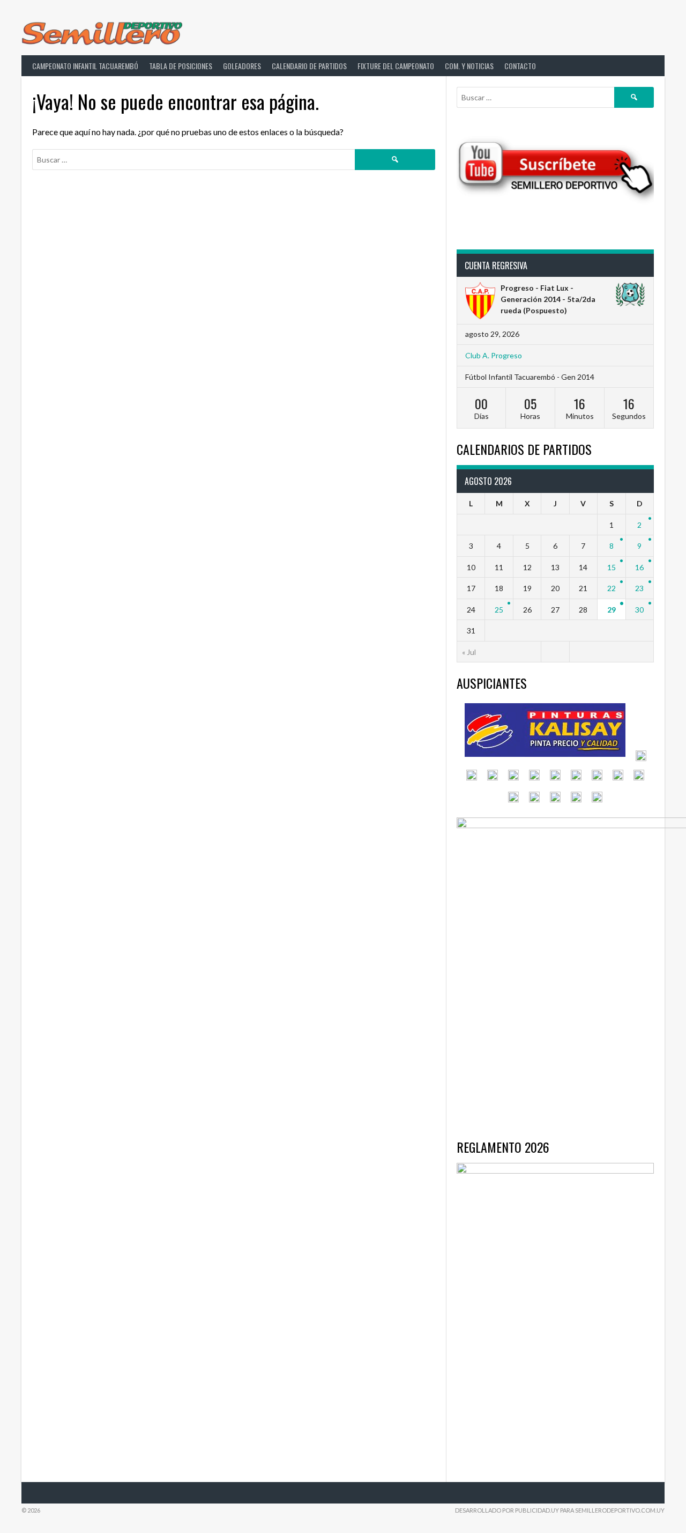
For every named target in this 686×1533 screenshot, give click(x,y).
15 (611, 567)
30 (639, 609)
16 (639, 567)
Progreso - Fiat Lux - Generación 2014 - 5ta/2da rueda (548, 299)
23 (639, 588)
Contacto (520, 65)
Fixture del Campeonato (395, 65)
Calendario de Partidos (309, 65)
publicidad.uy (537, 1510)
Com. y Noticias (469, 65)
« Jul (469, 652)
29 (611, 609)
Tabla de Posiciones (180, 65)
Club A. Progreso (493, 355)
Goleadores (242, 65)
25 (499, 609)
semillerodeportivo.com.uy (620, 1510)
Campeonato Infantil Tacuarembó (85, 65)
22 (611, 588)
